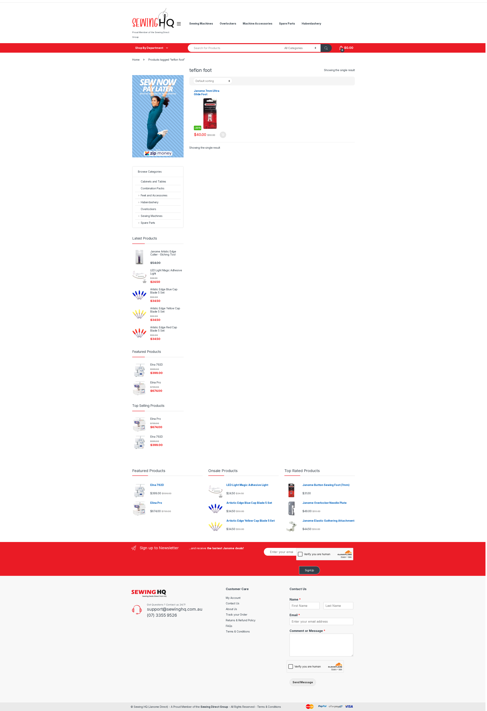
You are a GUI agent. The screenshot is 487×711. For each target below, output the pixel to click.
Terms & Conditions (238, 631)
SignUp (309, 570)
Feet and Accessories (154, 195)
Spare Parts (287, 23)
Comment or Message (307, 631)
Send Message (303, 682)
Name (295, 599)
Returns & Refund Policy (240, 620)
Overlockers (228, 23)
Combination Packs (152, 188)
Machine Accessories (257, 23)
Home (135, 59)
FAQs (229, 626)
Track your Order (236, 614)
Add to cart (222, 135)
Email (295, 615)
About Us (231, 609)
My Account (233, 597)
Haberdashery (311, 23)
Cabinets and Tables (153, 181)
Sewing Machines (201, 23)
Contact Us (232, 603)
